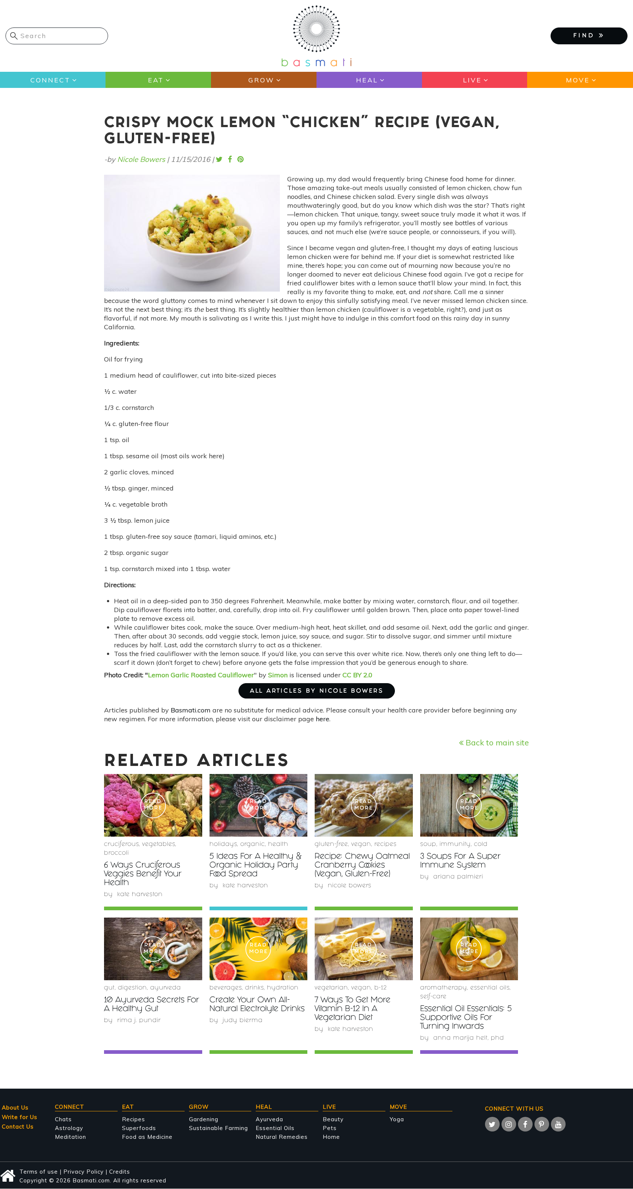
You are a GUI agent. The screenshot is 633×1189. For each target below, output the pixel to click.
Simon (278, 675)
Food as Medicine (147, 1136)
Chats (63, 1119)
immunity (455, 844)
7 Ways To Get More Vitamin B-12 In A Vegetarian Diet (352, 1009)
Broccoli (116, 853)
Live (472, 80)
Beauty (333, 1119)
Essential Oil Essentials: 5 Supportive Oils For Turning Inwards (466, 1018)
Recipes (133, 1119)
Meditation (70, 1136)
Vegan (361, 844)
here (322, 719)
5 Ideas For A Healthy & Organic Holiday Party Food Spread (256, 866)
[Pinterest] (541, 1124)
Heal (367, 80)
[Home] (316, 35)
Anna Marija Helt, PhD (468, 1038)
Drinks (254, 988)
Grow (261, 80)
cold (481, 844)
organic (252, 844)
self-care (433, 997)
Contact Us (18, 1126)
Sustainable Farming (218, 1128)
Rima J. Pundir (139, 1020)
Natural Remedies (282, 1136)
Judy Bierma (243, 1020)
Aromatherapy (443, 988)
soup (428, 844)
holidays (223, 844)
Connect (50, 80)
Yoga (397, 1119)
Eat (156, 80)
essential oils (490, 988)
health (278, 844)
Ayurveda (165, 988)
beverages (226, 988)
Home (331, 1136)
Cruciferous (121, 844)
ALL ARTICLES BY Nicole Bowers (317, 691)
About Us (15, 1107)
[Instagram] (508, 1124)
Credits (119, 1171)
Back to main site (496, 742)
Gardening (203, 1119)
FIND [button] (586, 36)
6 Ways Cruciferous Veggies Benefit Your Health (143, 874)
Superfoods (139, 1128)
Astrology (69, 1128)
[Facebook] (525, 1124)
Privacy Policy (83, 1171)
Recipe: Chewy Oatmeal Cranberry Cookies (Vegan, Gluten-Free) (362, 866)
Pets (330, 1128)
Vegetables (158, 844)
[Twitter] (492, 1124)
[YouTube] (558, 1124)
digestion (132, 988)
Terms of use (38, 1171)
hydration (283, 988)
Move (578, 80)
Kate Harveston (140, 894)
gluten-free (331, 844)
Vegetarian (331, 988)
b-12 (380, 988)
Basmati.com (191, 710)
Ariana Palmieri (458, 877)
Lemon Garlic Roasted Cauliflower (201, 675)
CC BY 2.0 (358, 675)
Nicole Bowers (141, 159)
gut (109, 988)
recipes (385, 844)
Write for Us (19, 1117)
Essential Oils (275, 1128)
